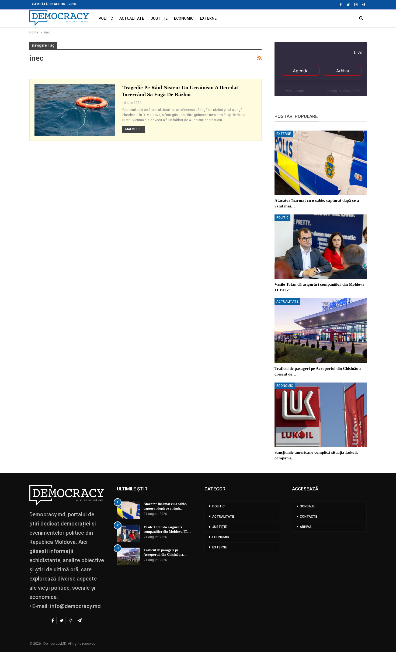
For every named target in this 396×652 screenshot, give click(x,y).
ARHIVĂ (305, 527)
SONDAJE (307, 506)
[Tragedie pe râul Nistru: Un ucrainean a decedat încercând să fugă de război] (74, 110)
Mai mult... (133, 129)
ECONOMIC (183, 18)
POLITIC (106, 18)
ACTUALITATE (131, 18)
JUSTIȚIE (159, 18)
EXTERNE (208, 18)
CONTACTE (308, 516)
